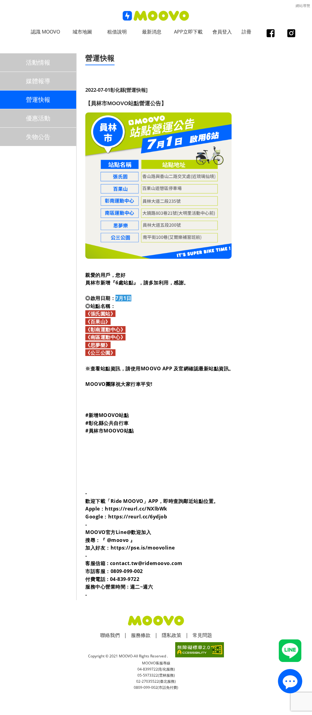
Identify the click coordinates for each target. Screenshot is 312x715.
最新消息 (151, 31)
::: (87, 50)
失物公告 (38, 137)
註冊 (246, 31)
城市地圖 (82, 31)
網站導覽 (303, 5)
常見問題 (202, 635)
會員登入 (222, 31)
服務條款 (141, 635)
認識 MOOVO (45, 31)
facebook (270, 34)
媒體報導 (38, 81)
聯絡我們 (110, 635)
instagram (291, 34)
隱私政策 (171, 635)
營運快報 (38, 99)
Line (290, 650)
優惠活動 (38, 118)
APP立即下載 (188, 31)
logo (156, 16)
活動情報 (38, 62)
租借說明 (117, 31)
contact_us (290, 681)
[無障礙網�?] (199, 649)
